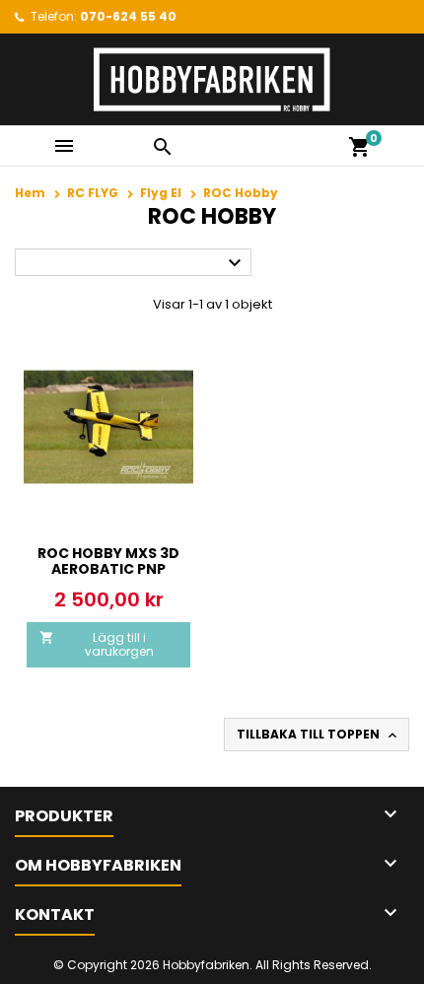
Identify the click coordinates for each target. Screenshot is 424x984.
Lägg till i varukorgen (96, 644)
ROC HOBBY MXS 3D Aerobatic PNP (108, 561)
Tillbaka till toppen (318, 734)
